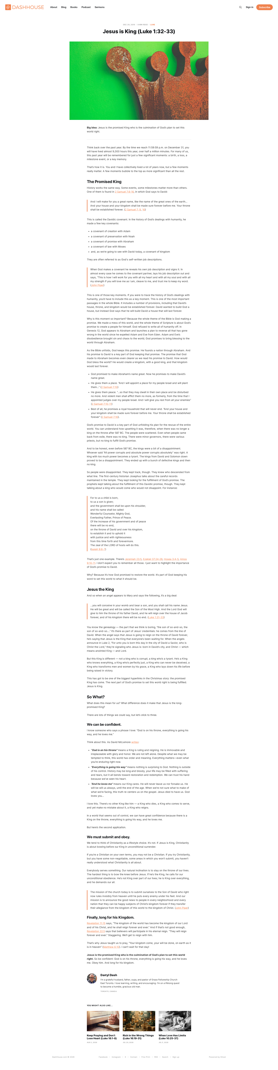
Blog (63, 7)
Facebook (103, 1057)
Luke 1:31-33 (156, 617)
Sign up (175, 1057)
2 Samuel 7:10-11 (102, 403)
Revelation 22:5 (96, 931)
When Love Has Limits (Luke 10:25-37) (172, 1037)
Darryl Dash (108, 975)
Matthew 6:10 (111, 946)
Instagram (116, 1057)
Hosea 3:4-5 (171, 559)
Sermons (100, 7)
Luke (152, 25)
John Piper (97, 285)
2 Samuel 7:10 (109, 387)
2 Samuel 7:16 (110, 417)
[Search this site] (240, 7)
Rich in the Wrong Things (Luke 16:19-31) (138, 1037)
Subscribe (264, 7)
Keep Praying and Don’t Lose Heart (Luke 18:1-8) (102, 1037)
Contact (133, 1057)
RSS (156, 1057)
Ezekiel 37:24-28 (152, 559)
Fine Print (145, 1057)
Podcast (86, 7)
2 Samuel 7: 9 (133, 209)
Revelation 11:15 (96, 923)
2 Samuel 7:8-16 (124, 191)
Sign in (249, 7)
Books (73, 7)
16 (143, 209)
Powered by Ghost (217, 1057)
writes (134, 742)
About (53, 7)
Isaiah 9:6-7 (98, 549)
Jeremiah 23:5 (133, 559)
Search (165, 1057)
